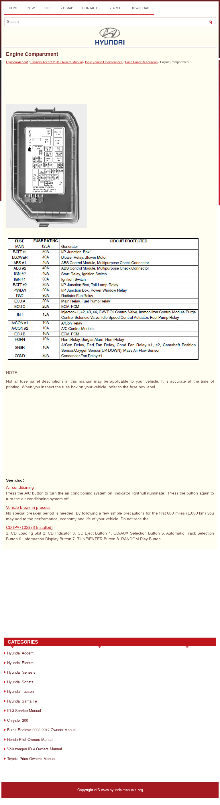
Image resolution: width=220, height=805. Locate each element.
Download (140, 8)
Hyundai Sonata (20, 682)
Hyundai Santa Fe (22, 701)
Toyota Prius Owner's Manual (31, 758)
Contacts (90, 8)
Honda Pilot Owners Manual (30, 739)
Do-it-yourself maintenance (104, 62)
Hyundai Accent (17, 62)
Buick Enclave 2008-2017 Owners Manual (41, 729)
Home (13, 8)
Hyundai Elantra (20, 662)
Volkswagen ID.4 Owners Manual (34, 748)
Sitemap (66, 8)
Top (47, 8)
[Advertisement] (110, 84)
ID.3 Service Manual (24, 710)
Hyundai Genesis (21, 672)
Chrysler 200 (17, 720)
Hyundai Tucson (20, 691)
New (31, 8)
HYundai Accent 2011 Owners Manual (56, 62)
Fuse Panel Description (141, 62)
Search (115, 8)
